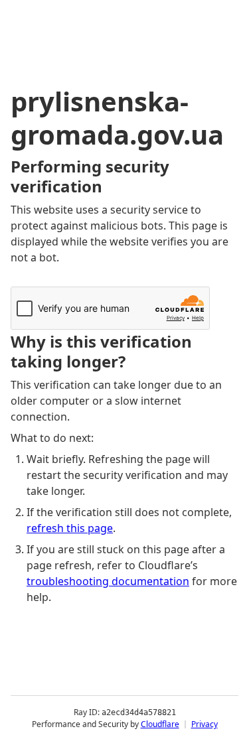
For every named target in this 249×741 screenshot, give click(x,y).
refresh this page (70, 528)
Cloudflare (160, 724)
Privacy (204, 724)
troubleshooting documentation (108, 581)
